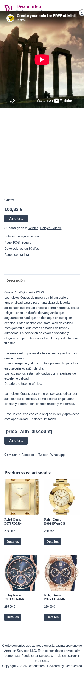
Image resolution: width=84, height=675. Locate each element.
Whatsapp (57, 455)
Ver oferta (16, 218)
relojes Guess (20, 297)
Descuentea (28, 6)
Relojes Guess (50, 228)
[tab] (42, 280)
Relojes (33, 228)
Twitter (43, 455)
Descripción (15, 280)
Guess (9, 200)
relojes (9, 313)
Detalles (13, 541)
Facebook (29, 455)
